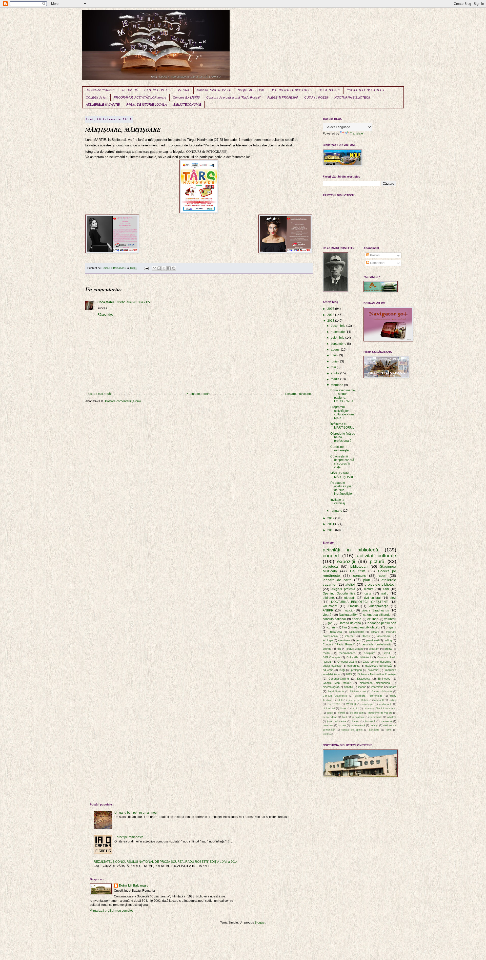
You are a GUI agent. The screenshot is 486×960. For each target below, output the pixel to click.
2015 (331, 309)
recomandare (347, 653)
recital (326, 653)
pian (366, 580)
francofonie (358, 717)
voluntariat (330, 606)
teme (389, 729)
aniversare (384, 636)
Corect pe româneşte (339, 448)
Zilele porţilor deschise (377, 661)
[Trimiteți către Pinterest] (173, 268)
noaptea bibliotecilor (366, 627)
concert (331, 555)
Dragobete (363, 678)
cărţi (386, 589)
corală (341, 712)
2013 (331, 320)
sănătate (374, 729)
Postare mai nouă (99, 394)
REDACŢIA (130, 90)
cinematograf (331, 686)
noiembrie (338, 332)
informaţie (377, 686)
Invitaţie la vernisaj (337, 501)
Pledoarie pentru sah (381, 623)
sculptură (369, 653)
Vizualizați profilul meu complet (111, 910)
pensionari (372, 640)
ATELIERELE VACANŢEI (103, 104)
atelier (350, 584)
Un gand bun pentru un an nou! (135, 812)
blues (343, 708)
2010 (331, 530)
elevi (393, 598)
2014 (331, 315)
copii (382, 575)
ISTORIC (184, 90)
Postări (374, 255)
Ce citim (357, 571)
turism (392, 686)
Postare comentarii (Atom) (123, 401)
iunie (334, 361)
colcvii (330, 712)
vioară (327, 615)
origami (391, 627)
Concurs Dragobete (335, 695)
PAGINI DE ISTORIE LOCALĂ (146, 104)
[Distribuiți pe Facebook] (168, 268)
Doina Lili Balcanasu (133, 885)
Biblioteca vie (358, 691)
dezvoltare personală (378, 665)
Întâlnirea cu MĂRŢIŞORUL (342, 425)
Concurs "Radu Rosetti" (339, 644)
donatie (348, 686)
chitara (375, 631)
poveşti (374, 725)
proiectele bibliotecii (380, 584)
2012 (331, 518)
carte (367, 593)
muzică (348, 610)
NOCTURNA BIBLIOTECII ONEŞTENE (359, 602)
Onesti (366, 636)
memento (386, 721)
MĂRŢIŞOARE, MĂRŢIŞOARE (342, 474)
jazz (358, 640)
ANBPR (328, 610)
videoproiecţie (378, 606)
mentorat (328, 725)
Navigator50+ (348, 615)
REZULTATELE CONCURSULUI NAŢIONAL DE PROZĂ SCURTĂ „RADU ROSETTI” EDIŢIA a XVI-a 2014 (166, 861)
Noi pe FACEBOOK (251, 90)
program (374, 648)
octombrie (338, 337)
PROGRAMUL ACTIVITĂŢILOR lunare (140, 97)
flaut (344, 717)
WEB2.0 (351, 704)
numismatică (358, 725)
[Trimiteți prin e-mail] (154, 268)
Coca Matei (105, 302)
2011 (331, 524)
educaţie (328, 669)
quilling (388, 640)
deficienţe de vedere (380, 712)
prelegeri (356, 669)
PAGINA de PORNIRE (101, 90)
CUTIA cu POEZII (316, 97)
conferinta (353, 665)
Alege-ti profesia (343, 589)
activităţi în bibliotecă (350, 549)
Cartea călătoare (382, 691)
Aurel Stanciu (336, 691)
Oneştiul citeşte (347, 661)
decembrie (338, 326)
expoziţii (346, 561)
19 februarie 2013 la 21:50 (133, 302)
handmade (376, 717)
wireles (327, 734)
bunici (355, 708)
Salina (392, 700)
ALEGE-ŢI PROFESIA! (282, 97)
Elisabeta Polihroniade (368, 695)
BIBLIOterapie (331, 657)
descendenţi (330, 717)
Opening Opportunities (339, 593)
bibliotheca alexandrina (375, 682)
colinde (327, 648)
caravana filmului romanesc (380, 708)
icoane (362, 686)
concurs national (334, 619)
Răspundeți (105, 314)
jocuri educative (336, 721)
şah (330, 623)
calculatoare (356, 631)
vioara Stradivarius (375, 610)
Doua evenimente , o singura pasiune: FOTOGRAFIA (342, 396)
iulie (334, 355)
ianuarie (337, 510)
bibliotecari (359, 566)
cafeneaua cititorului (377, 615)
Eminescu (384, 678)
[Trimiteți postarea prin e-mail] (146, 268)
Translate (356, 133)
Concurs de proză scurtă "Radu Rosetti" (233, 97)
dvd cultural (372, 598)
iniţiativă (391, 717)
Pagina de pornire (198, 394)
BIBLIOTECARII (329, 90)
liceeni (355, 721)
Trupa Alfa (335, 631)
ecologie (328, 640)
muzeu (342, 725)
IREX (340, 700)
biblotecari (329, 708)
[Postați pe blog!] (159, 268)
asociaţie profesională (376, 644)
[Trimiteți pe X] (164, 268)
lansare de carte (337, 580)
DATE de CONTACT (158, 90)
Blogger (260, 922)
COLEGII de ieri (96, 97)
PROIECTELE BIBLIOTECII (365, 90)
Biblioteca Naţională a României (376, 674)
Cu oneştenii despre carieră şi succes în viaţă (342, 462)
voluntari (390, 619)
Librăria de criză (349, 623)
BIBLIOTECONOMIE (187, 104)
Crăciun (353, 606)
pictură (377, 561)
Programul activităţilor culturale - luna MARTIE (342, 412)
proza (388, 648)
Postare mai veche (298, 394)
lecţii (342, 669)
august (336, 349)
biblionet (329, 598)
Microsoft (378, 700)
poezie (356, 619)
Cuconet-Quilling (339, 678)
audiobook (385, 704)
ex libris (372, 619)
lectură (369, 589)
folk (339, 648)
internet (349, 636)
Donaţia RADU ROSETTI (214, 90)
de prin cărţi (356, 712)
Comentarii (377, 263)
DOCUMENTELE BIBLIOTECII (291, 90)
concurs (359, 575)
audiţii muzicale (332, 665)
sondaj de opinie (352, 729)
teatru (385, 593)
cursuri (332, 627)
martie (335, 379)
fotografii (349, 598)
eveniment (344, 640)
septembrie (339, 343)
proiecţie (373, 669)
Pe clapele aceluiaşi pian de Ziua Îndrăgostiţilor (341, 488)
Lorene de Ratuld (358, 700)
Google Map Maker (337, 682)
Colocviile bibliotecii (359, 657)
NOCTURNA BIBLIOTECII (352, 97)
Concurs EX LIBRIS (186, 97)
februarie (337, 385)
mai (334, 367)
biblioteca (330, 566)
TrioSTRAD (333, 704)
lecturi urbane (355, 648)
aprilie (335, 373)
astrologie (367, 704)
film (344, 627)
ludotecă (370, 721)
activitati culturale (376, 555)
